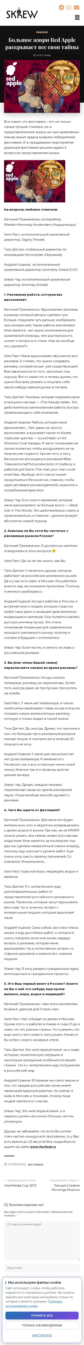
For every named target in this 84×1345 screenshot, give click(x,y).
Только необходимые (42, 1325)
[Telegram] (61, 7)
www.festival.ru (43, 1147)
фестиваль (35, 1164)
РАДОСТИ (42, 32)
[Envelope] (76, 7)
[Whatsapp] (69, 7)
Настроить (42, 1335)
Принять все (42, 1315)
